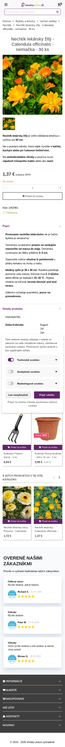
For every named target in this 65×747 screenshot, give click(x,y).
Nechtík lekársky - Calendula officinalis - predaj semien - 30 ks (47, 531)
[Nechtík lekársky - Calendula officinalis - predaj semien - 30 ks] (48, 502)
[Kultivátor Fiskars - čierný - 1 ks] (17, 428)
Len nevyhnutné (18, 394)
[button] (32, 226)
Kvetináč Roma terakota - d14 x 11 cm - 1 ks (48, 455)
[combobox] (30, 12)
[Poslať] (57, 12)
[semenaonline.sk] (33, 4)
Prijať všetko (46, 394)
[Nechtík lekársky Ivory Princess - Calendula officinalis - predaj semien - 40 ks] (17, 502)
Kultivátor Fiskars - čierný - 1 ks (14, 455)
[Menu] (6, 4)
